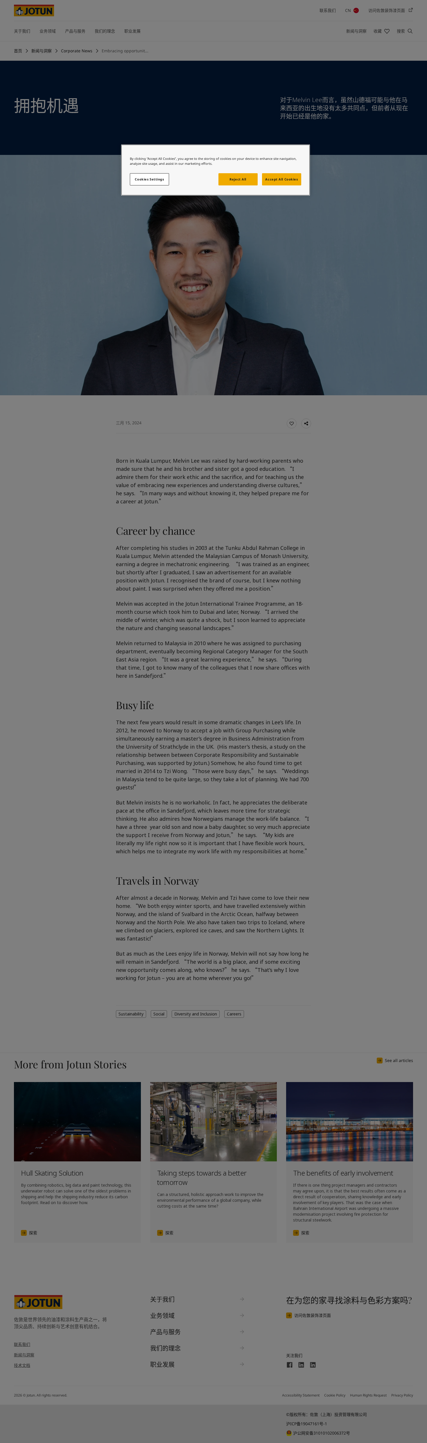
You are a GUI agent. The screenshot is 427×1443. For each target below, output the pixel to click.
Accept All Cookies (281, 179)
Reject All (237, 179)
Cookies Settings (149, 179)
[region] (215, 170)
